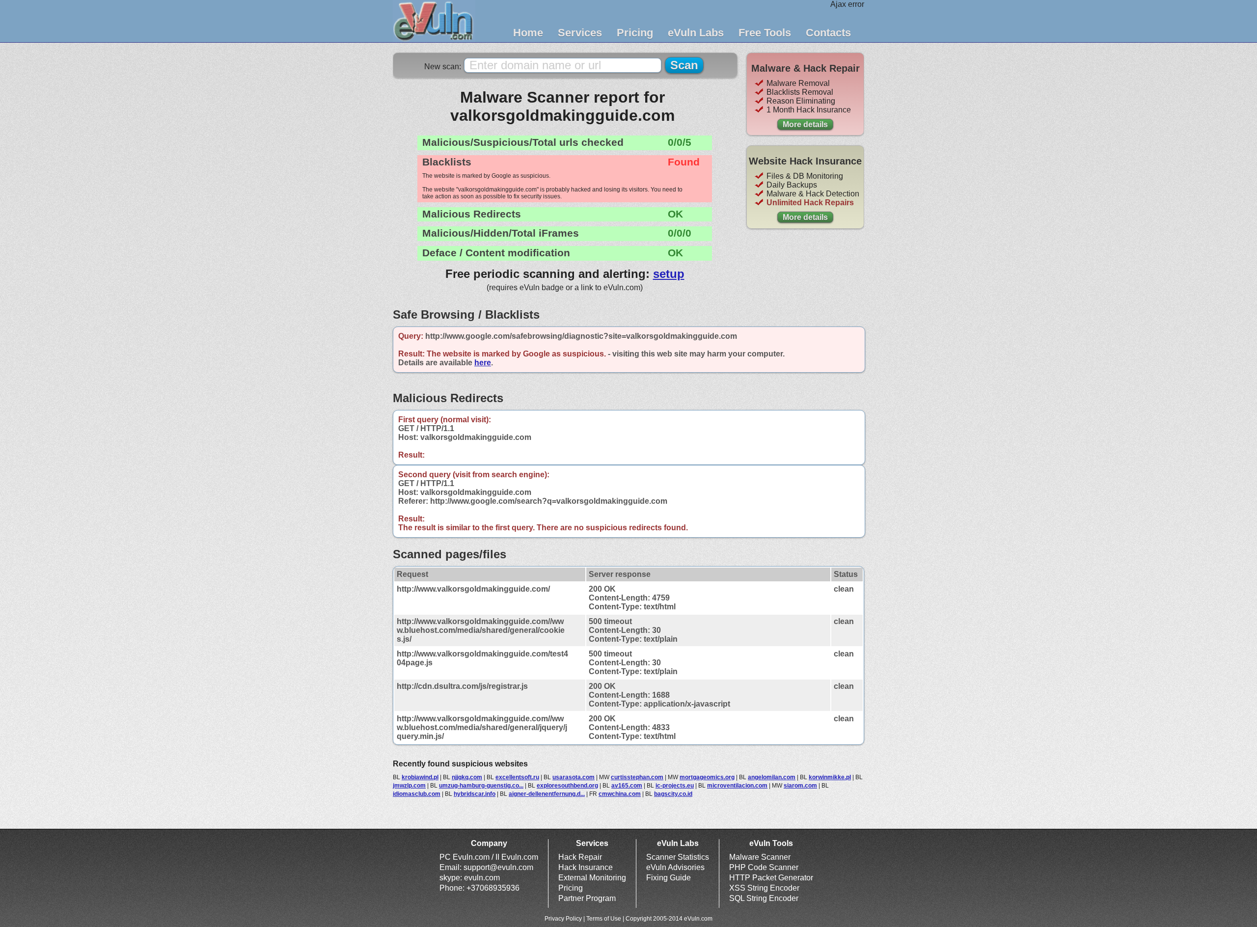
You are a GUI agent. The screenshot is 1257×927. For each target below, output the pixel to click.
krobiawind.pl (420, 777)
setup (668, 273)
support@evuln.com (498, 867)
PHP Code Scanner (763, 867)
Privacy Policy (563, 918)
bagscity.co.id (673, 794)
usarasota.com (573, 777)
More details (805, 124)
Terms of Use (603, 918)
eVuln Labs (696, 33)
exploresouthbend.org (567, 785)
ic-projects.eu (675, 785)
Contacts (828, 33)
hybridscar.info (474, 794)
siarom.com (800, 785)
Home (528, 33)
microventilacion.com (737, 785)
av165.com (626, 785)
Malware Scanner (760, 857)
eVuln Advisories (675, 867)
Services (580, 33)
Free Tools (764, 33)
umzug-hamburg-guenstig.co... (481, 785)
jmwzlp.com (409, 785)
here (482, 362)
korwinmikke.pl (830, 777)
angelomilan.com (771, 777)
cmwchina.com (620, 794)
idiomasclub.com (416, 794)
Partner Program (587, 898)
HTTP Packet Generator (771, 877)
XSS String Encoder (764, 888)
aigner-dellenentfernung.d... (547, 794)
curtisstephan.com (637, 777)
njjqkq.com (467, 777)
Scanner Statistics (677, 857)
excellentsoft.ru (517, 777)
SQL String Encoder (763, 898)
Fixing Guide (668, 877)
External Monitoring (592, 877)
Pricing (635, 33)
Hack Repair (580, 857)
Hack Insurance (585, 867)
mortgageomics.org (707, 777)
